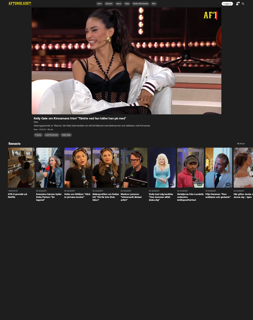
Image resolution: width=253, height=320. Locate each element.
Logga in (227, 4)
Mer (153, 4)
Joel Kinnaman (51, 135)
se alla (241, 144)
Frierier (38, 135)
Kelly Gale (66, 135)
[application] (126, 60)
